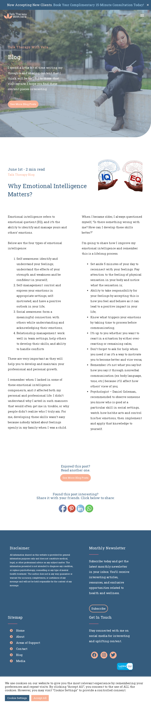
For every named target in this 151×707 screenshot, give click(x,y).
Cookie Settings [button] (17, 698)
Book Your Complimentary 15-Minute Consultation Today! (98, 5)
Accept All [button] (40, 698)
